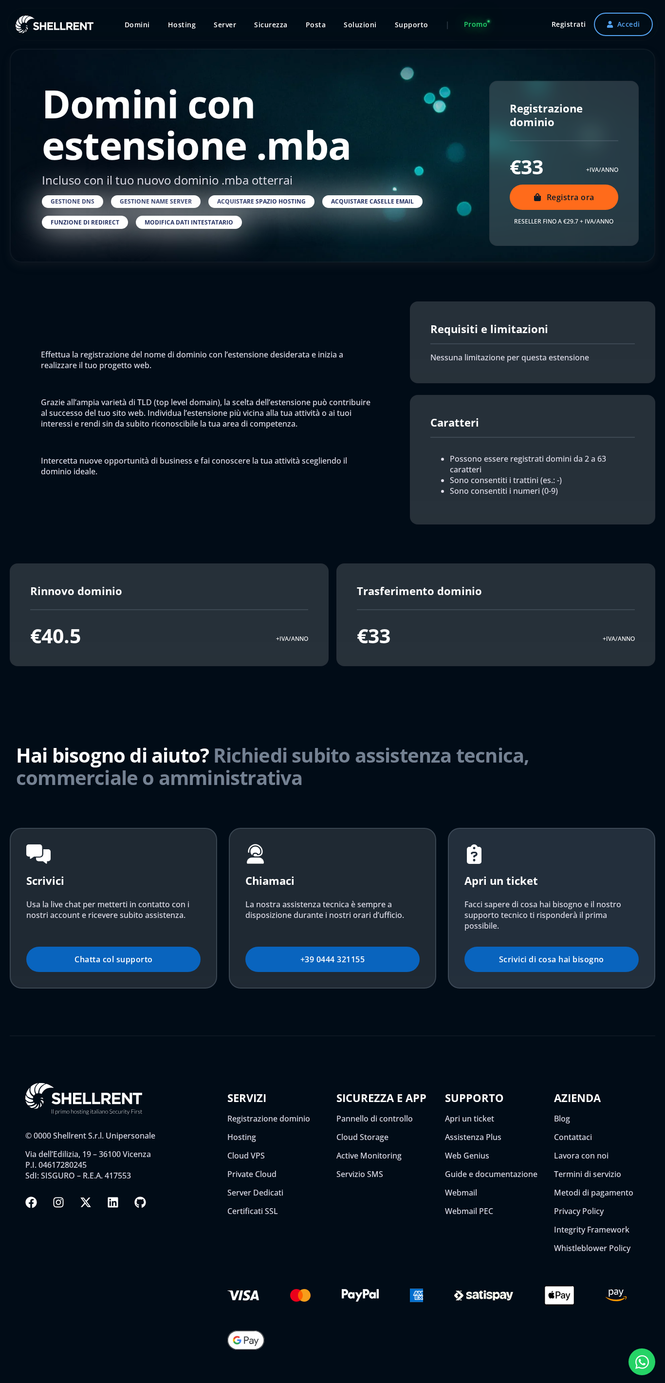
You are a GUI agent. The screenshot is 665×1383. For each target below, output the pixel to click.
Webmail (461, 1192)
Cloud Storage (362, 1137)
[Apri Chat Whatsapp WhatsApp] (641, 1361)
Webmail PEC (469, 1211)
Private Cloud (252, 1174)
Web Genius (467, 1155)
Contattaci (573, 1137)
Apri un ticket (469, 1118)
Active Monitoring (369, 1155)
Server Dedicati (255, 1192)
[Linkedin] (113, 1202)
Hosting (241, 1137)
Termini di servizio (587, 1174)
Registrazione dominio (268, 1118)
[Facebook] (31, 1202)
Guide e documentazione (491, 1174)
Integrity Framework (591, 1229)
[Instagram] (58, 1202)
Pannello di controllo (374, 1118)
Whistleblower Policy (592, 1248)
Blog (562, 1118)
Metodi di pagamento (593, 1192)
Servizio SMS (359, 1174)
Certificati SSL (252, 1211)
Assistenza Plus (473, 1137)
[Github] (140, 1202)
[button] (72, 201)
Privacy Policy (579, 1211)
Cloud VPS (246, 1155)
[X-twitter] (86, 1202)
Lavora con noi (581, 1155)
